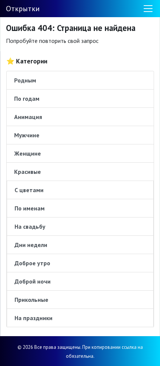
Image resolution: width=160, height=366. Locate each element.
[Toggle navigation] (148, 9)
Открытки (23, 8)
